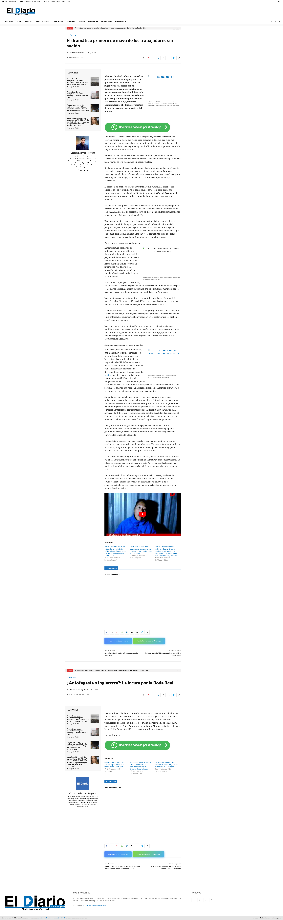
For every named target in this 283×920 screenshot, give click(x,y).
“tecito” (108, 375)
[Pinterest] (148, 58)
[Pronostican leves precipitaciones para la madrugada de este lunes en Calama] (95, 95)
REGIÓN (28, 22)
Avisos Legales (66, 1)
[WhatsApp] (153, 58)
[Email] (163, 58)
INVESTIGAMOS (93, 22)
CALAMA (19, 22)
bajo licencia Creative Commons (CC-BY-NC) (51, 918)
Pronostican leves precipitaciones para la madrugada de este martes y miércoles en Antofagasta (77, 81)
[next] (177, 28)
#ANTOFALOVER (106, 22)
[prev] (174, 28)
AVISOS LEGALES (120, 22)
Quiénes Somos (55, 1)
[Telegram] (173, 58)
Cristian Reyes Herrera (77, 53)
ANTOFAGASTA (9, 22)
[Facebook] (268, 22)
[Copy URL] (178, 58)
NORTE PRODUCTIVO (43, 22)
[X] (279, 22)
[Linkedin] (158, 58)
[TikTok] (275, 22)
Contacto (46, 1)
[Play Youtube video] (142, 514)
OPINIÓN (82, 22)
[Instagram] (271, 22)
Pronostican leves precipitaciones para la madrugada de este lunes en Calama (77, 94)
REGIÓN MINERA (58, 22)
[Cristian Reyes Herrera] (82, 143)
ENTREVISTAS (71, 22)
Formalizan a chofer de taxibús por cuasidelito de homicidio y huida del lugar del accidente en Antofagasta (78, 108)
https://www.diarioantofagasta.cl (83, 156)
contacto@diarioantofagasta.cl (94, 905)
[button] (279, 1)
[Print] (168, 58)
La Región (72, 35)
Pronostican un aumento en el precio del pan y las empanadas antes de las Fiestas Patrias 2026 (110, 28)
